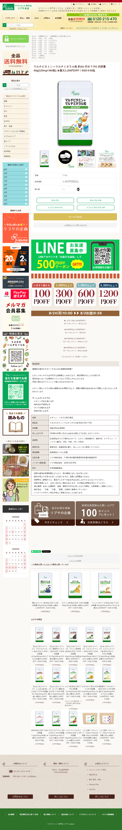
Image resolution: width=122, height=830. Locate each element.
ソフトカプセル (9, 146)
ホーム (34, 36)
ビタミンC (53, 49)
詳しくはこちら (61, 797)
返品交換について (67, 814)
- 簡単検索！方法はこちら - (18, 29)
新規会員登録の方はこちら (16, 46)
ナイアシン (53, 40)
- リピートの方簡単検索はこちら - (16, 89)
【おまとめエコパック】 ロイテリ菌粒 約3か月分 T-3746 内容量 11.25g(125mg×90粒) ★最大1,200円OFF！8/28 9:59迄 (56, 692)
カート (115, 4)
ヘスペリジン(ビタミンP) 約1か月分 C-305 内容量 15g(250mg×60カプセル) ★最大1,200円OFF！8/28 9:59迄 (73, 736)
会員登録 (94, 4)
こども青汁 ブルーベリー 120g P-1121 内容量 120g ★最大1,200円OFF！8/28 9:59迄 (107, 735)
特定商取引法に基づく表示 (29, 814)
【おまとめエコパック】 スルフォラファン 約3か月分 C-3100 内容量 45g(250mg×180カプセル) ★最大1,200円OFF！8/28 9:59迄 (90, 653)
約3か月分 (55, 200)
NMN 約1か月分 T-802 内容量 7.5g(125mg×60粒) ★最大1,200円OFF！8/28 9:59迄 (39, 735)
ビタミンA (53, 44)
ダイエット (8, 106)
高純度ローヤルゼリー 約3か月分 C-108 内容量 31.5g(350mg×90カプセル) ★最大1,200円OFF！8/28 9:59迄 (107, 692)
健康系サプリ (43, 36)
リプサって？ (10, 18)
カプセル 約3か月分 (55, 207)
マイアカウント (80, 4)
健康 (5, 101)
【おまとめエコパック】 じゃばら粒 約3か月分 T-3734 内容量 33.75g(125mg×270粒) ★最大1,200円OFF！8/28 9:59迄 (39, 692)
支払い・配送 (25, 18)
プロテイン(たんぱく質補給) (14, 131)
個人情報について (50, 814)
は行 (40, 42)
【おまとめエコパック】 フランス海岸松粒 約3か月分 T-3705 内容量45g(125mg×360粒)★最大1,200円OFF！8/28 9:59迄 (73, 653)
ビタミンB (53, 47)
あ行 (40, 38)
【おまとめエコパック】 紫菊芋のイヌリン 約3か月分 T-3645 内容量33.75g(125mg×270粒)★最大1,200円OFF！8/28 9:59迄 (56, 653)
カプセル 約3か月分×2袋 (95, 207)
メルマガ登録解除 (108, 814)
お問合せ (46, 18)
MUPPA (7, 121)
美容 (5, 116)
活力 (5, 111)
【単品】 (42, 55)
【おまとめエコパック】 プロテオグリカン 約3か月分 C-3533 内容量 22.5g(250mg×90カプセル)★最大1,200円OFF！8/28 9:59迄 (39, 653)
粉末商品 (7, 151)
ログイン (105, 4)
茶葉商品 (7, 156)
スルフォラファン (83, 28)
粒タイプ (7, 141)
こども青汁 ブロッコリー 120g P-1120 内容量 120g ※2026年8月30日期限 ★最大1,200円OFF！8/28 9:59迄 (90, 736)
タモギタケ (95, 28)
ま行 (40, 53)
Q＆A (37, 18)
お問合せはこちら (20, 797)
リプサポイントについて (87, 814)
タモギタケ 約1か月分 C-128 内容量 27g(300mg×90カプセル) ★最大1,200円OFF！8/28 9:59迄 (90, 691)
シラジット (114, 28)
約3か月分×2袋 (95, 200)
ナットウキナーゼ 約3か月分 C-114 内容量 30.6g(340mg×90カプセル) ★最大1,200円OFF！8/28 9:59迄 (105, 605)
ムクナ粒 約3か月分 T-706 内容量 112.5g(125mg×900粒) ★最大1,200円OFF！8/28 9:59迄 (73, 691)
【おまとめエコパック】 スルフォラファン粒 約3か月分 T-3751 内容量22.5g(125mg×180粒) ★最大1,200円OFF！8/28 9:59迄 (107, 653)
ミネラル (52, 53)
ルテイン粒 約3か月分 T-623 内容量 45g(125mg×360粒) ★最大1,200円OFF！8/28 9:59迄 (75, 605)
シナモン (105, 28)
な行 (40, 40)
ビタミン (52, 42)
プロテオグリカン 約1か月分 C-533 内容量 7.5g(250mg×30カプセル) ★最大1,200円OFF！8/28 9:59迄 (56, 735)
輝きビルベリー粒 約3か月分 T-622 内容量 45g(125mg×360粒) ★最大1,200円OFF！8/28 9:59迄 (45, 605)
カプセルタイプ (9, 136)
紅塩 (51, 38)
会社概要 (58, 18)
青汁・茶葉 (8, 126)
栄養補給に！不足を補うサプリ (61, 36)
